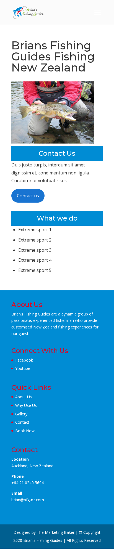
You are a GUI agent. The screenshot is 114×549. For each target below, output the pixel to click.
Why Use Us (26, 405)
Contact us (28, 196)
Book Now (25, 430)
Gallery (21, 414)
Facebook (24, 360)
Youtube (22, 368)
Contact (22, 422)
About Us (23, 396)
